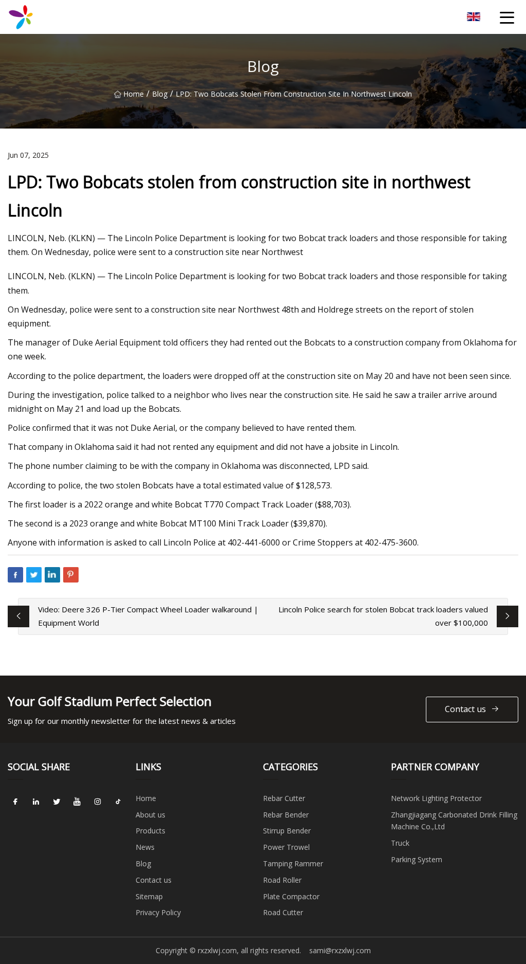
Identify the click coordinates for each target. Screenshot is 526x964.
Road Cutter (283, 912)
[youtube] (77, 802)
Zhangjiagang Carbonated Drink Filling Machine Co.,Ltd (454, 821)
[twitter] (56, 802)
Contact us (465, 709)
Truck (400, 843)
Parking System (416, 859)
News (145, 847)
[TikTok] (118, 802)
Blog (159, 94)
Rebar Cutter (284, 798)
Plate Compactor (291, 896)
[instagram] (97, 802)
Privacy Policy (158, 912)
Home (133, 94)
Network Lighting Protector (436, 798)
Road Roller (282, 880)
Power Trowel (286, 847)
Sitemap (149, 896)
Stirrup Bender (287, 830)
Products (150, 830)
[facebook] (15, 802)
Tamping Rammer (293, 863)
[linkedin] (36, 802)
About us (150, 815)
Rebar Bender (286, 815)
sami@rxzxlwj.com (340, 950)
